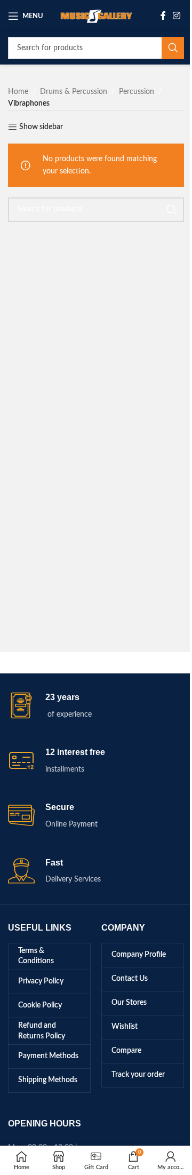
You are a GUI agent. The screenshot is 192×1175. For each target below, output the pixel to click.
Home (18, 92)
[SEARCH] (173, 48)
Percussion (136, 92)
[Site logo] (96, 16)
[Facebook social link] (163, 15)
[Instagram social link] (177, 15)
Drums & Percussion (73, 92)
